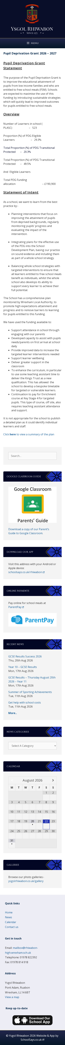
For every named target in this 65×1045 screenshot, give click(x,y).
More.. (12, 713)
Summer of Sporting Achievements (30, 692)
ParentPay (14, 607)
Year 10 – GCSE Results (22, 667)
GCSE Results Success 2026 (25, 656)
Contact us (11, 927)
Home (8, 912)
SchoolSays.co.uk (31, 1039)
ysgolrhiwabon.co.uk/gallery (26, 881)
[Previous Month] (11, 780)
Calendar (10, 922)
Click (6, 434)
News (8, 917)
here (13, 434)
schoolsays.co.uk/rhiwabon (25, 572)
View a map (12, 997)
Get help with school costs (24, 702)
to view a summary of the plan (35, 434)
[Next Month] (53, 780)
